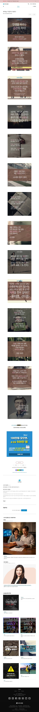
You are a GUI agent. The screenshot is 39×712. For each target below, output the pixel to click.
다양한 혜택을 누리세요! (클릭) (19, 427)
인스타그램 (23, 698)
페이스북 (16, 698)
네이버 (9, 698)
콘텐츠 (18, 6)
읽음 (30, 14)
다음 (13, 698)
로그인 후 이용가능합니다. (16, 510)
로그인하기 (24, 510)
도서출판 (34, 6)
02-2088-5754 (20, 693)
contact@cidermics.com (20, 695)
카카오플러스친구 (19, 698)
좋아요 (19, 462)
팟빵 (29, 698)
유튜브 (26, 698)
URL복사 (25, 467)
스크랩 (34, 14)
